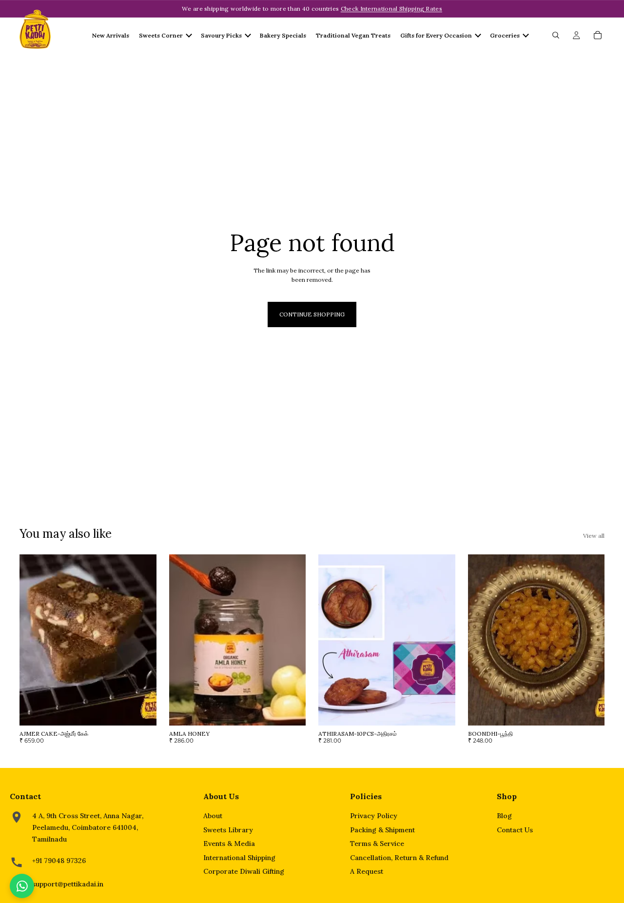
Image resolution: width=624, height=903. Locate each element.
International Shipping (239, 857)
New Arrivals (110, 35)
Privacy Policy (373, 815)
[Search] (555, 35)
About (212, 815)
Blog (504, 815)
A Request (366, 871)
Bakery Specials (283, 35)
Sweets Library (228, 829)
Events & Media (229, 843)
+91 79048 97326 (59, 860)
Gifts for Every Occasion (436, 35)
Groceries (505, 35)
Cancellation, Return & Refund (399, 857)
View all (593, 535)
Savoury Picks (221, 35)
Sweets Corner (161, 35)
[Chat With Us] (22, 886)
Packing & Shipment (382, 829)
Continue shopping (312, 314)
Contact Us (515, 829)
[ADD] (141, 710)
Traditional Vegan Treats (353, 35)
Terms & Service (377, 843)
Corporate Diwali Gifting (243, 871)
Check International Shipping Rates (391, 8)
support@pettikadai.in (67, 884)
